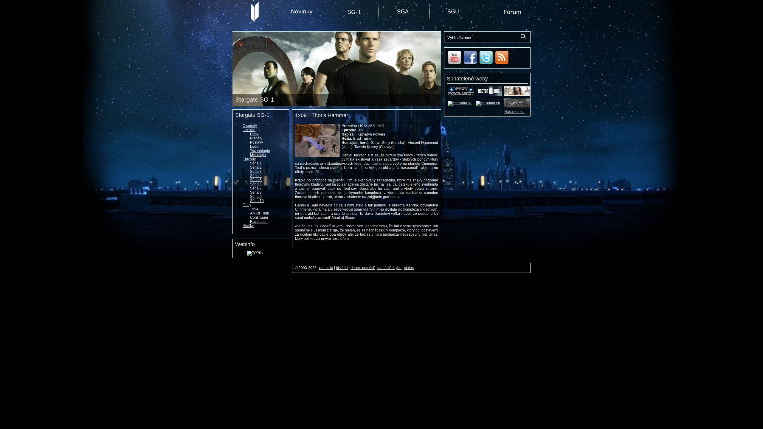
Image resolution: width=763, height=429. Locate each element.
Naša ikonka (514, 112)
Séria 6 (256, 184)
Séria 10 (257, 201)
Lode (254, 146)
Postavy (256, 142)
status (409, 268)
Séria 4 (256, 176)
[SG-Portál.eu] (488, 103)
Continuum (259, 217)
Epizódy (249, 159)
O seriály (250, 126)
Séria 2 (256, 167)
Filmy (247, 205)
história (342, 268)
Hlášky (248, 226)
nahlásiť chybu (389, 268)
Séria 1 (256, 163)
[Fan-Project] (461, 94)
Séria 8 (256, 192)
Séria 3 (256, 172)
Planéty (256, 138)
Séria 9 (256, 197)
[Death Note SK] (517, 106)
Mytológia (258, 155)
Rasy (254, 134)
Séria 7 (256, 188)
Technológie (260, 151)
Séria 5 (256, 180)
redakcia (326, 268)
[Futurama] (460, 103)
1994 (254, 209)
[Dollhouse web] (517, 94)
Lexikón (249, 130)
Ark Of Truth (259, 213)
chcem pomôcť (363, 268)
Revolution (259, 222)
